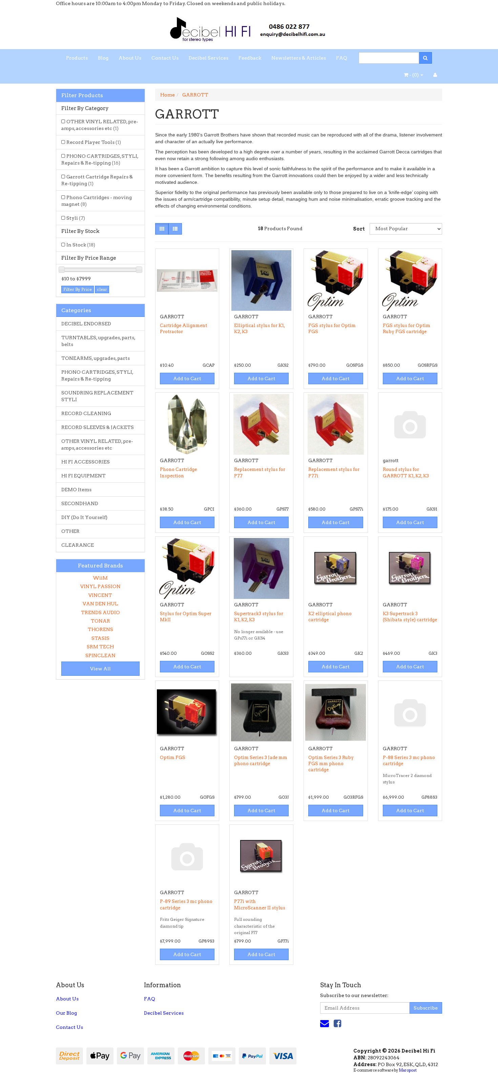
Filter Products (82, 95)
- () (414, 75)
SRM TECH (100, 646)
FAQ (341, 58)
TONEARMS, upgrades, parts (95, 358)
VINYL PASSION (100, 586)
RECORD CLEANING (86, 413)
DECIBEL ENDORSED (86, 323)
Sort (359, 229)
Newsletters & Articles (298, 58)
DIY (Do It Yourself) (84, 517)
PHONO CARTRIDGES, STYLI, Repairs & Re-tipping (100, 159)
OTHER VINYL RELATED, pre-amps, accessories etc (99, 125)
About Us (130, 58)
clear (102, 289)
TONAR (100, 621)
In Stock (80, 244)
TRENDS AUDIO (100, 612)
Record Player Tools (93, 142)
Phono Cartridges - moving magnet (96, 201)
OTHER (70, 531)
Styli (75, 218)
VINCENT (100, 595)
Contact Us (165, 58)
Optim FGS (172, 757)
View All (100, 668)
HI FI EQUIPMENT (83, 475)
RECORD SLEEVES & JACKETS (97, 427)
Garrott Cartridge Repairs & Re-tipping (97, 180)
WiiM (100, 578)
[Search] (425, 58)
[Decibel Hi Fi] (249, 27)
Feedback (249, 58)
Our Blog (66, 1013)
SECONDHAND (79, 503)
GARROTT (195, 95)
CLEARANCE (77, 545)
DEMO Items (76, 489)
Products (77, 58)
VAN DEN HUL (100, 603)
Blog (103, 58)
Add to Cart (187, 378)
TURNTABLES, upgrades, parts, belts (98, 341)
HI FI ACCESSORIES (85, 462)
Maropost (408, 1070)
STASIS (100, 638)
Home (167, 95)
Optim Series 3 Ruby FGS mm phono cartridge (331, 763)
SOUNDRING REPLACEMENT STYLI (97, 396)
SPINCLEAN (100, 655)
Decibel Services (208, 58)
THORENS (100, 629)
